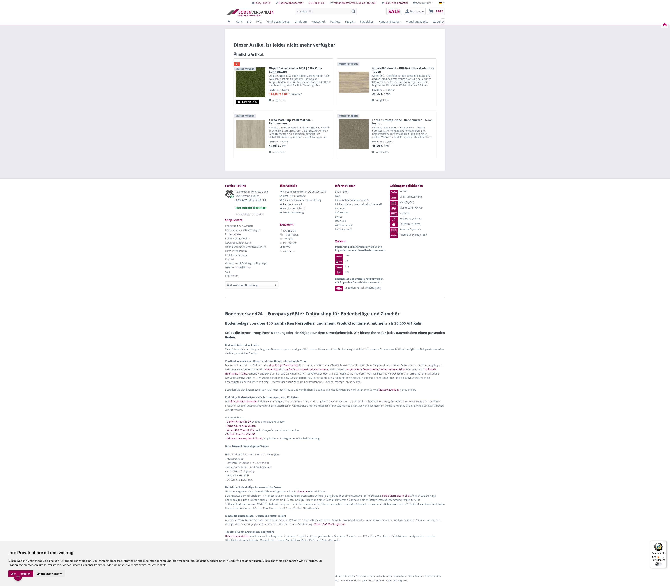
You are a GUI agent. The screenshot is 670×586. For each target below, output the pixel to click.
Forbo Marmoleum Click (396, 495)
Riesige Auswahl (292, 204)
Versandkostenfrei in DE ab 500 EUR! (354, 3)
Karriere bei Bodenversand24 (352, 200)
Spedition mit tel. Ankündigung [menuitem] (363, 287)
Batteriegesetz (343, 229)
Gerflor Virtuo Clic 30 (239, 421)
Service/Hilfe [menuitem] (424, 3)
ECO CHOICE (262, 3)
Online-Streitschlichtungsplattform (245, 246)
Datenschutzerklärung (238, 267)
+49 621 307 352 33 (251, 200)
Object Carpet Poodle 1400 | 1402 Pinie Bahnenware (295, 69)
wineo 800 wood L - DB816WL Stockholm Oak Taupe (403, 69)
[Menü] (664, 543)
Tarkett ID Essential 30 (392, 369)
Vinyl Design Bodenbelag (283, 365)
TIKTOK (286, 247)
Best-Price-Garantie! (396, 3)
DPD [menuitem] (347, 261)
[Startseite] (229, 21)
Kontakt (229, 259)
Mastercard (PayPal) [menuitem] (411, 207)
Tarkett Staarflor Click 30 (241, 434)
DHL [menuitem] (347, 255)
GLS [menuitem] (347, 266)
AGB (227, 271)
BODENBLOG (291, 234)
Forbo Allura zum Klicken (241, 426)
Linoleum (302, 491)
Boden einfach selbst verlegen (242, 230)
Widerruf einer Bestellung (242, 285)
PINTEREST (289, 251)
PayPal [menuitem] (403, 191)
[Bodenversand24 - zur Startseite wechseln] (250, 12)
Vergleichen (279, 100)
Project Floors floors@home (362, 369)
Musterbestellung (293, 212)
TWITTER (287, 239)
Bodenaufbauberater (291, 3)
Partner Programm (236, 250)
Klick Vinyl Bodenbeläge (243, 401)
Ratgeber (340, 208)
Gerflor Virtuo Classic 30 (299, 369)
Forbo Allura (321, 369)
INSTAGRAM (289, 243)
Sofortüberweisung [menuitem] (411, 196)
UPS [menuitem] (347, 271)
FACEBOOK (289, 230)
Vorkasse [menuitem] (405, 213)
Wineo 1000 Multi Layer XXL (330, 524)
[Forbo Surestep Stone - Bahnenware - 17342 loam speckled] (354, 134)
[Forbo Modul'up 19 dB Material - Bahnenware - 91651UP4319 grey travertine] (250, 134)
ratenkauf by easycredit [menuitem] (413, 234)
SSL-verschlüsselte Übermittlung (301, 200)
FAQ (337, 196)
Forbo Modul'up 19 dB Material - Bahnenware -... (291, 121)
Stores (338, 216)
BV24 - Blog (341, 191)
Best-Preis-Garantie (294, 196)
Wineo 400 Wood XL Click (241, 430)
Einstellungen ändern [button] (49, 573)
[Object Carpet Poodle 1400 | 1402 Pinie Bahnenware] (250, 82)
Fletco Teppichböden (237, 536)
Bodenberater (233, 234)
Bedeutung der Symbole (239, 226)
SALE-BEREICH (317, 3)
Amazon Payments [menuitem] (410, 229)
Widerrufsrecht (344, 225)
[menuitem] (261, 3)
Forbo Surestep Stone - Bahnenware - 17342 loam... (402, 121)
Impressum (231, 275)
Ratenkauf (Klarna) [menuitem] (410, 223)
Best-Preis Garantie (236, 255)
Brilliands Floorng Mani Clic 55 (244, 438)
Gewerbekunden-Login (238, 242)
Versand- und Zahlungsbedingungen (246, 263)
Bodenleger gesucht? (237, 238)
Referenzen (341, 212)
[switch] (658, 564)
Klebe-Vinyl (271, 369)
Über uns (340, 220)
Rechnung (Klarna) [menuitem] (410, 218)
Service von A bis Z (293, 208)
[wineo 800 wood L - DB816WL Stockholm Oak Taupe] (354, 82)
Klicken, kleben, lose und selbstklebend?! (359, 204)
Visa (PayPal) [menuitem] (407, 202)
